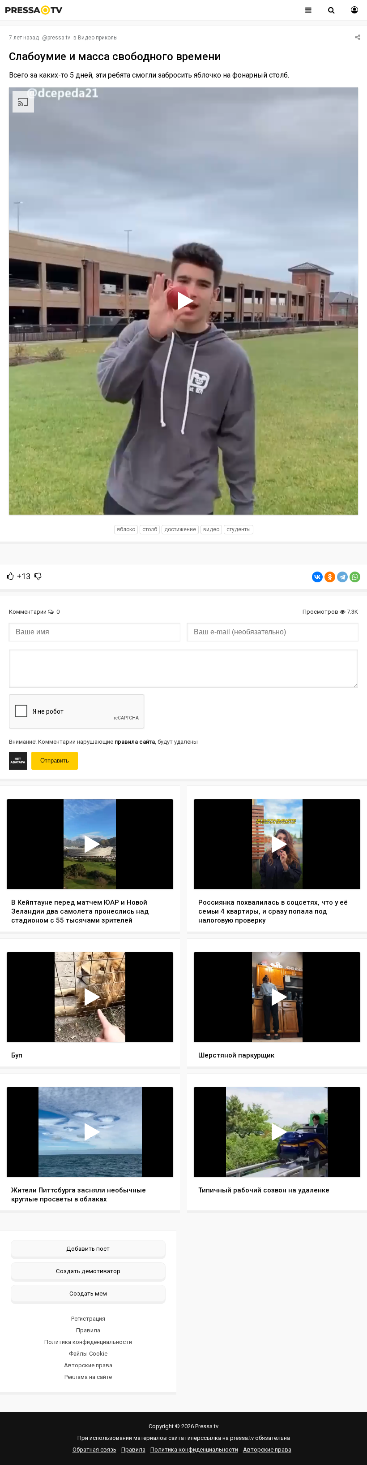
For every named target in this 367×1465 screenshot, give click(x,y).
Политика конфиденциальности (88, 1342)
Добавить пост (88, 1248)
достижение (180, 529)
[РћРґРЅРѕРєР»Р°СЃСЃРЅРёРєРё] (329, 577)
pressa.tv (58, 38)
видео (211, 529)
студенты (238, 529)
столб (149, 529)
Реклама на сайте (88, 1377)
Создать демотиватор (88, 1270)
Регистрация (88, 1318)
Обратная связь (94, 1449)
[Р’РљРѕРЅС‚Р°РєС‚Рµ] (317, 577)
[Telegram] (342, 577)
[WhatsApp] (355, 577)
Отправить (54, 760)
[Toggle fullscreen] (340, 499)
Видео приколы (98, 38)
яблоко (126, 529)
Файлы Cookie (88, 1353)
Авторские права (88, 1365)
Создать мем (88, 1293)
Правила (88, 1330)
